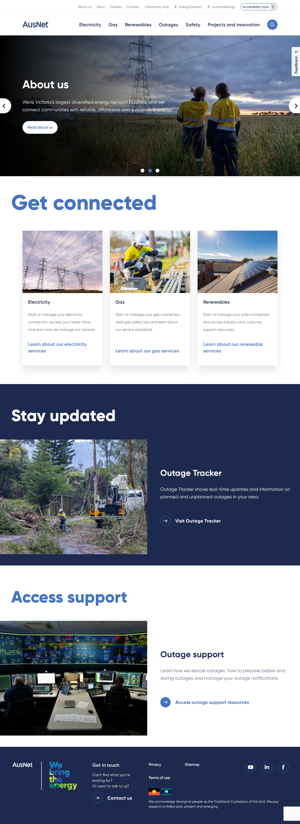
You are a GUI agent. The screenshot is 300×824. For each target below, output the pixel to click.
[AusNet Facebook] (283, 767)
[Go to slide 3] (157, 170)
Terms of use (159, 777)
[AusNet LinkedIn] (267, 767)
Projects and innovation (234, 24)
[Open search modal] (272, 24)
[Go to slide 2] (150, 170)
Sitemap (192, 764)
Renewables (138, 24)
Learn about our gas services (147, 351)
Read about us (40, 127)
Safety (193, 24)
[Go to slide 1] (142, 170)
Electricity (90, 24)
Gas (113, 24)
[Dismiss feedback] (296, 51)
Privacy (155, 764)
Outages (168, 24)
